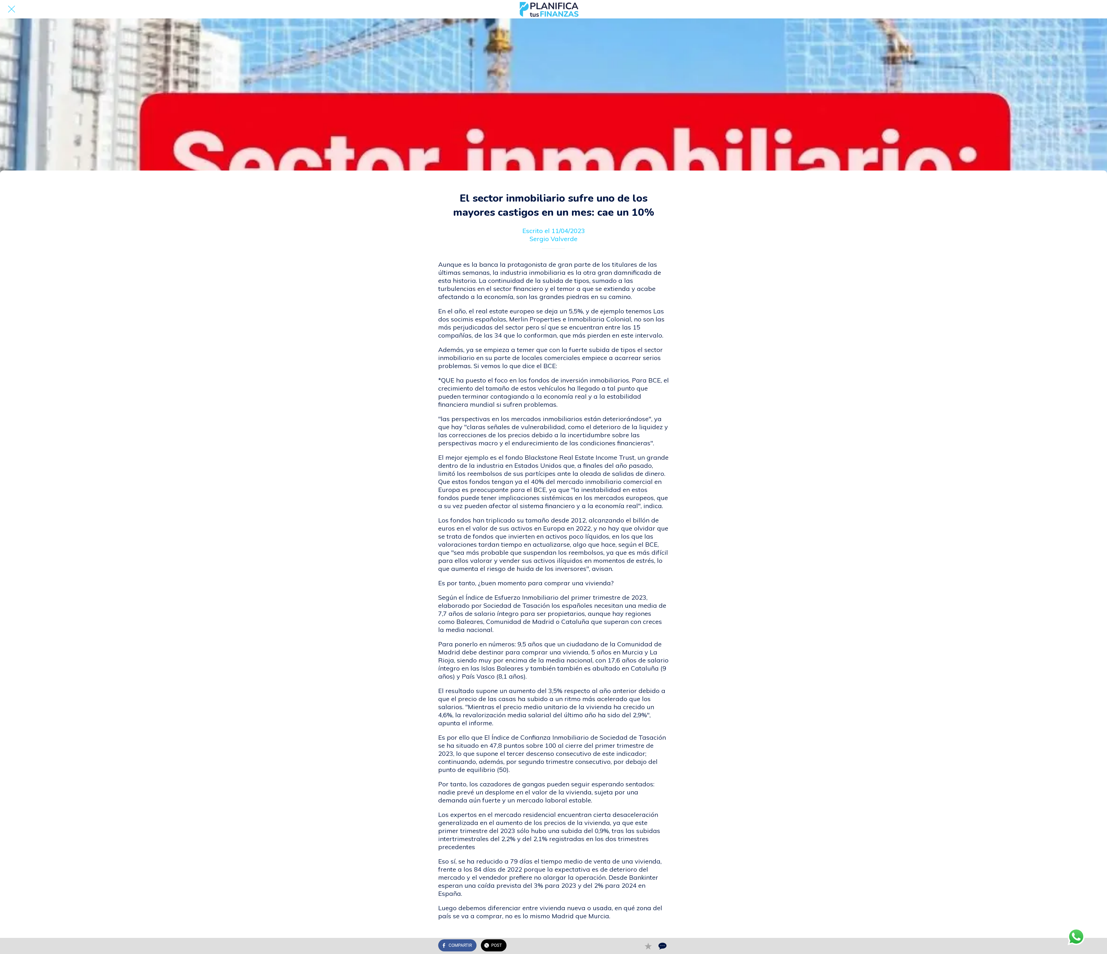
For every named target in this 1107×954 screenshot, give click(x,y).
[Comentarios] (662, 946)
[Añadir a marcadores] (648, 946)
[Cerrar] (11, 9)
